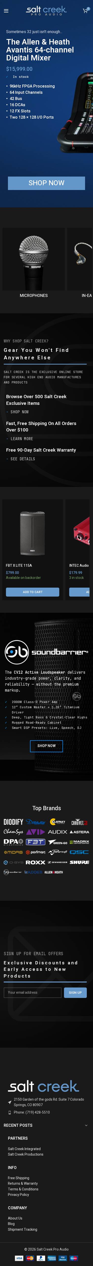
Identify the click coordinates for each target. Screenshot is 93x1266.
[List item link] (46, 1102)
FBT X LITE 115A (19, 565)
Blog (11, 1223)
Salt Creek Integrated (24, 1149)
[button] (32, 592)
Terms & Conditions (23, 1189)
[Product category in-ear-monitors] (33, 264)
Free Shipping (18, 1178)
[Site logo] (47, 10)
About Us (15, 1218)
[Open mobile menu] (6, 11)
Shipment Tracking (22, 1229)
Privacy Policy (18, 1194)
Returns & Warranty (23, 1183)
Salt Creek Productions (25, 1154)
